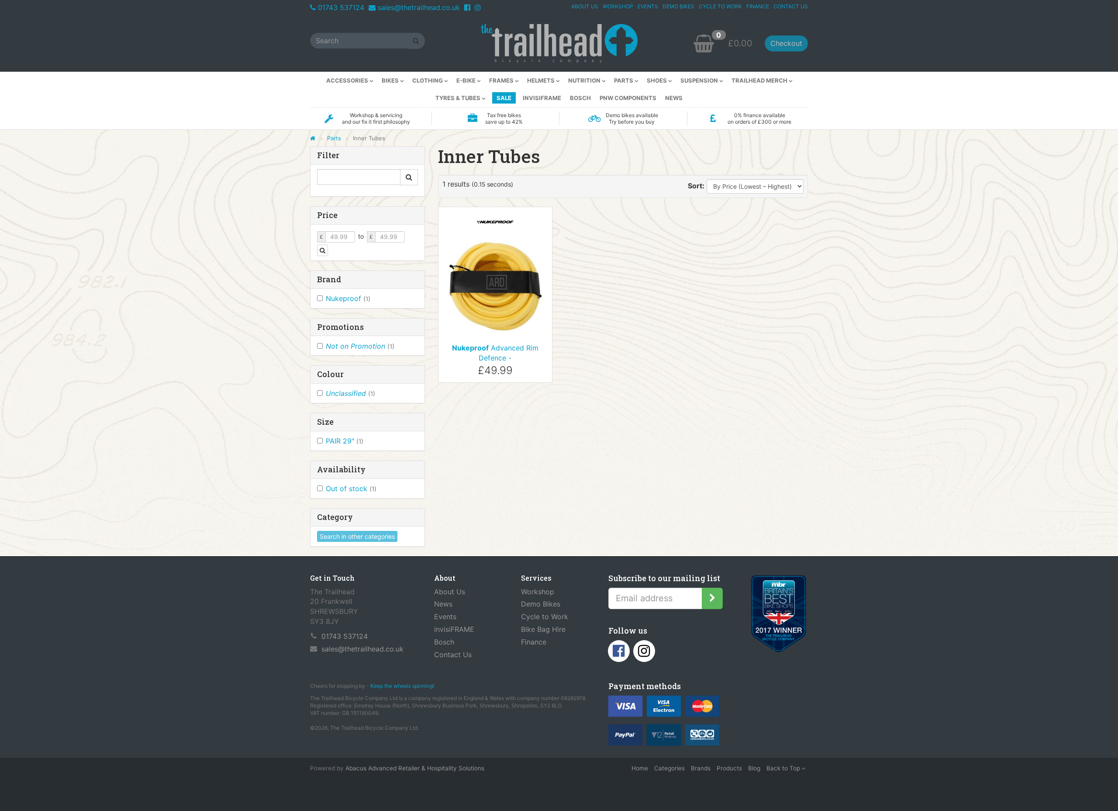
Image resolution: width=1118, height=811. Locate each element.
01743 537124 (341, 7)
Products (729, 768)
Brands (701, 768)
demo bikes (678, 6)
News (674, 97)
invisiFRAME (542, 97)
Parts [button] (624, 80)
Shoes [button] (657, 80)
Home (639, 768)
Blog (754, 768)
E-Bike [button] (466, 80)
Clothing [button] (428, 80)
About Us (449, 591)
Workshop (537, 591)
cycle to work (720, 6)
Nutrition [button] (585, 80)
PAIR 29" (344, 441)
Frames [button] (502, 80)
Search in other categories (357, 536)
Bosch (580, 97)
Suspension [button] (699, 80)
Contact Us (453, 654)
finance (757, 6)
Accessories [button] (347, 80)
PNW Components (628, 97)
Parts (334, 138)
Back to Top (784, 768)
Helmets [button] (541, 80)
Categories (669, 768)
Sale (504, 97)
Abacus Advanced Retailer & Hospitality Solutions (414, 768)
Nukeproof (348, 298)
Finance (533, 642)
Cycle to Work (544, 616)
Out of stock (351, 488)
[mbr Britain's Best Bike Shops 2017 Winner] (778, 615)
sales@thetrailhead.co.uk (419, 7)
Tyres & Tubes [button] (458, 97)
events (648, 6)
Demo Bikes (540, 604)
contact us (790, 6)
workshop (618, 6)
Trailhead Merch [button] (760, 80)
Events (445, 616)
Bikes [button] (391, 80)
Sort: (696, 185)
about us (584, 6)
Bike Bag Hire (543, 629)
